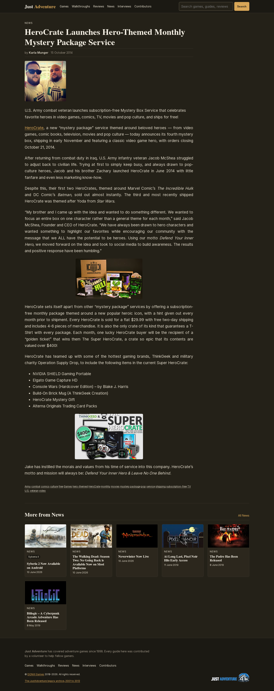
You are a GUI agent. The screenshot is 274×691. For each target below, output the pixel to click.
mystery (125, 486)
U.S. (27, 490)
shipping (160, 486)
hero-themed (80, 486)
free (61, 486)
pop (143, 486)
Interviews (124, 6)
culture (54, 486)
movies (115, 486)
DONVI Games (35, 674)
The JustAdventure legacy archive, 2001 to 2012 (52, 680)
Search (242, 6)
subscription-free (176, 486)
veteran (34, 490)
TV (189, 486)
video (42, 490)
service (150, 486)
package (135, 486)
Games (64, 6)
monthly (105, 486)
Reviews (98, 6)
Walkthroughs (81, 6)
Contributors (142, 6)
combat (35, 486)
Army (28, 486)
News (111, 6)
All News (243, 515)
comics (45, 486)
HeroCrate (34, 128)
